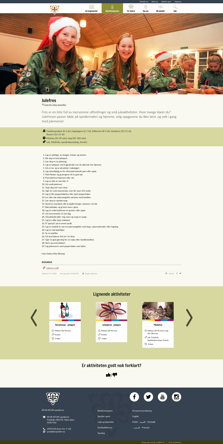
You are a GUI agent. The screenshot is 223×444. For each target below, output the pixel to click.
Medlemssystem (105, 410)
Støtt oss (155, 1)
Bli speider (160, 11)
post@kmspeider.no (56, 431)
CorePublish (177, 442)
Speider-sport (166, 1)
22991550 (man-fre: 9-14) (59, 428)
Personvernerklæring (142, 410)
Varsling (101, 433)
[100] (108, 375)
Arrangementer (91, 11)
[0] (115, 375)
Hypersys (178, 1)
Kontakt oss (144, 1)
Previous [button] (33, 317)
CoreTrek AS (160, 442)
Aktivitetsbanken (112, 11)
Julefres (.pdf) (52, 268)
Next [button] (189, 317)
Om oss (146, 11)
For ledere (131, 11)
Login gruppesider (106, 421)
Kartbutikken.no (105, 427)
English (135, 416)
